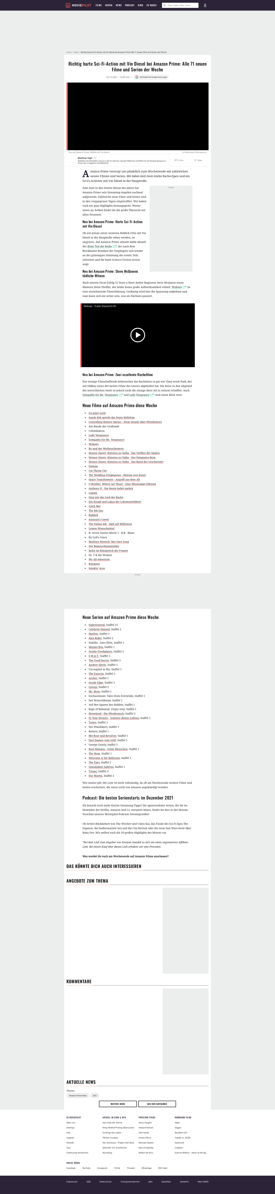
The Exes (94, 762)
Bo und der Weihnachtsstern (106, 448)
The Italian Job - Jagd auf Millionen (110, 524)
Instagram (102, 1168)
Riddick (93, 515)
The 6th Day (96, 510)
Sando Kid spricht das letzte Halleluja (112, 417)
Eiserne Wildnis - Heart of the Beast (192, 1152)
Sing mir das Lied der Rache (106, 497)
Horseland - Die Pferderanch (106, 713)
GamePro (184, 1181)
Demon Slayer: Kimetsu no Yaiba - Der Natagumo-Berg (122, 457)
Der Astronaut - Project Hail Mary (118, 1142)
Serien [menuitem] (108, 5)
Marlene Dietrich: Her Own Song (109, 541)
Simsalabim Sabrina (101, 767)
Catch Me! (95, 506)
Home (69, 52)
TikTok (117, 1168)
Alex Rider (95, 638)
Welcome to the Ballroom (104, 758)
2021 (95, 1095)
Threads (131, 1168)
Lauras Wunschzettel (101, 528)
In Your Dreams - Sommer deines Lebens (114, 718)
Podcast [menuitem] (129, 5)
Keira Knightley (146, 1147)
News (76, 52)
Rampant (94, 563)
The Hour (94, 753)
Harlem (93, 633)
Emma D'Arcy (145, 1137)
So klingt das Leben (112, 1132)
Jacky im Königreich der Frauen (108, 550)
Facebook (70, 1168)
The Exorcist (96, 673)
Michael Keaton (146, 1142)
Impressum (71, 1181)
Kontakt (70, 1142)
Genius (93, 687)
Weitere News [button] (118, 1103)
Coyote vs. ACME (182, 1137)
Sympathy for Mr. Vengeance (106, 439)
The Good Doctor (99, 660)
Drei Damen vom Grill (102, 740)
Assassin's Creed (99, 519)
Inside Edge (96, 682)
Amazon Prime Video (78, 1095)
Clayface (179, 1147)
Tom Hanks (144, 1132)
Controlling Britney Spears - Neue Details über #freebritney (125, 422)
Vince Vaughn (145, 1122)
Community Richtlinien (77, 1152)
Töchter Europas (110, 1137)
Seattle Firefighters (100, 651)
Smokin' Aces (97, 568)
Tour (68, 1147)
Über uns (70, 1122)
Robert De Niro (146, 1152)
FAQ (68, 1132)
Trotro (92, 722)
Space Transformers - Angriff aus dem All (114, 479)
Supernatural (97, 625)
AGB (89, 1181)
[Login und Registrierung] (205, 5)
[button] (179, 160)
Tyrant (93, 771)
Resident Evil (181, 1132)
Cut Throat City (98, 470)
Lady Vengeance (99, 435)
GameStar (166, 1181)
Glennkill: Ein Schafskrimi (115, 1147)
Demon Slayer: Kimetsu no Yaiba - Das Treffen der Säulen (124, 453)
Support (70, 1137)
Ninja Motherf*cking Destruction (118, 1127)
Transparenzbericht (130, 1181)
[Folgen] (94, 157)
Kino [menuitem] (140, 5)
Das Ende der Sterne (112, 1122)
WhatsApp (147, 1168)
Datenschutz (106, 1181)
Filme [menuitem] (99, 5)
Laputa (93, 493)
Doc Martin (95, 775)
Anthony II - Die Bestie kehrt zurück (111, 488)
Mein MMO (203, 1181)
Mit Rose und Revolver (102, 735)
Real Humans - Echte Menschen (108, 749)
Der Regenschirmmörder (104, 546)
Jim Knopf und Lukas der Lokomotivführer (115, 501)
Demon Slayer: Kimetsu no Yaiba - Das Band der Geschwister (126, 461)
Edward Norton (146, 1127)
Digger (178, 1127)
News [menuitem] (119, 5)
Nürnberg (107, 1152)
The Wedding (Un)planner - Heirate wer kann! (117, 475)
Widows (94, 444)
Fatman (93, 466)
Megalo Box (96, 647)
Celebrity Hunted (99, 629)
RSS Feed (162, 1168)
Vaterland (179, 1142)
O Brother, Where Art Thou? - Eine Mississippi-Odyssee (122, 484)
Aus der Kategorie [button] (157, 1103)
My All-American (99, 559)
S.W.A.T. (94, 656)
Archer (93, 678)
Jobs (151, 1181)
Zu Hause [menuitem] (152, 5)
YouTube (86, 1168)
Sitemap (70, 1127)
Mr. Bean (94, 691)
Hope (177, 1122)
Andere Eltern (97, 665)
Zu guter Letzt (97, 413)
